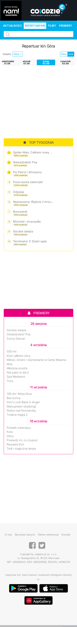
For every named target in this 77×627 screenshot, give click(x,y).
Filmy (52, 25)
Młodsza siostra (17, 368)
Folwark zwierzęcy (19, 427)
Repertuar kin (35, 25)
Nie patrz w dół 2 (18, 372)
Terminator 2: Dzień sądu (30, 241)
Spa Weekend (16, 376)
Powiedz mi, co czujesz (22, 440)
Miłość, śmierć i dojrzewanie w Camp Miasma (36, 360)
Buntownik (20, 211)
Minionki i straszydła (27, 221)
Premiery (65, 25)
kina (71, 54)
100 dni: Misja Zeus (19, 394)
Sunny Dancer (16, 338)
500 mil (11, 351)
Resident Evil (15, 444)
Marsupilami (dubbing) (21, 406)
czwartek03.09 (65, 62)
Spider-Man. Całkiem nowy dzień (33, 152)
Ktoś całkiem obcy (18, 355)
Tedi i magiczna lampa (21, 448)
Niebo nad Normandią (21, 410)
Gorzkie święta (23, 231)
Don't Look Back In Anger (23, 402)
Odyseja (18, 192)
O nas (8, 534)
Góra (16, 54)
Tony (10, 381)
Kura (10, 432)
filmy (64, 54)
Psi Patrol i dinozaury (27, 172)
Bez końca (13, 398)
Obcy (10, 436)
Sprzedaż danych (25, 534)
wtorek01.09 (26, 62)
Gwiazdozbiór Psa (25, 162)
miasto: (7, 54)
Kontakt (65, 534)
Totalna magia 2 (17, 414)
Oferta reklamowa (48, 534)
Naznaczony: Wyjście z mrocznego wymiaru (33, 202)
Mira (9, 364)
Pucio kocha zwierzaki (28, 182)
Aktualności (12, 25)
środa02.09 (46, 62)
